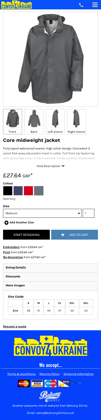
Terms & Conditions (21, 374)
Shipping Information (78, 374)
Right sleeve (76, 131)
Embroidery (11, 247)
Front (12, 131)
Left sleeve (55, 131)
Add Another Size (22, 222)
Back (34, 131)
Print (6, 252)
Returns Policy (49, 374)
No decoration (13, 257)
